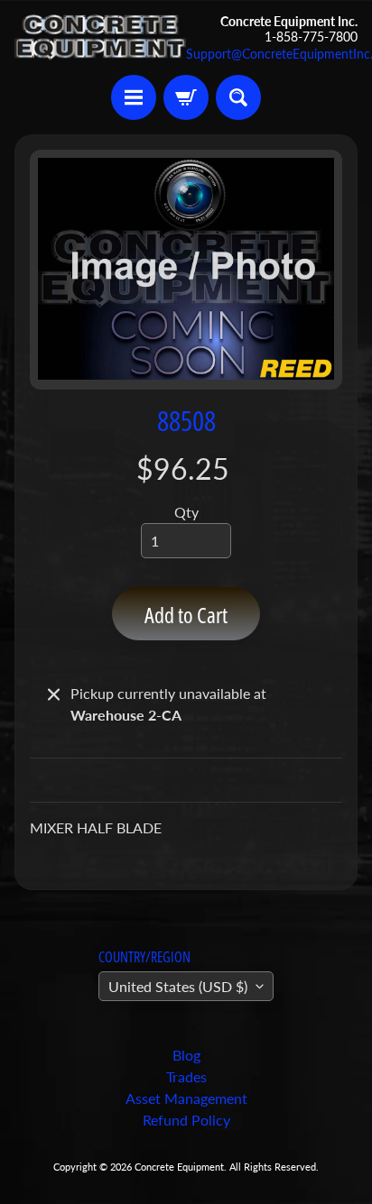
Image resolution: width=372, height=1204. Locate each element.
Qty (186, 511)
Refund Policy (186, 1119)
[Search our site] (238, 97)
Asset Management (186, 1098)
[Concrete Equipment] (100, 37)
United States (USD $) (177, 986)
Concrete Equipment (179, 1166)
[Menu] (133, 97)
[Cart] (186, 97)
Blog (186, 1054)
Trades (186, 1076)
